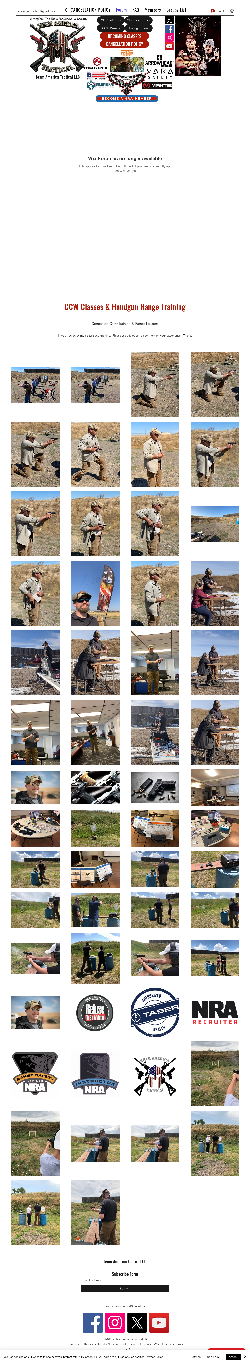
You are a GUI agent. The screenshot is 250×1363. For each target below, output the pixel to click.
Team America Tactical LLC (58, 77)
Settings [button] (196, 1357)
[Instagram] (169, 37)
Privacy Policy (154, 1357)
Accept (233, 1357)
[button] (232, 11)
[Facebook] (169, 29)
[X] (169, 20)
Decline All (213, 1357)
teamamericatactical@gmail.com (35, 11)
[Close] (245, 1357)
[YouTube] (169, 46)
